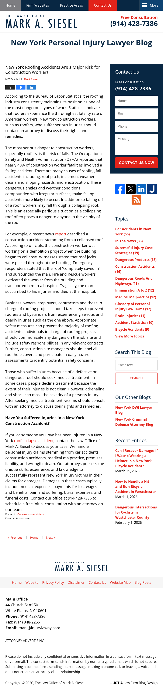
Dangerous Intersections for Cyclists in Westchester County (136, 512)
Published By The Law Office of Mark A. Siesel (134, 21)
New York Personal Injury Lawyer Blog (41, 21)
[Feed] (136, 200)
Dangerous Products (135, 259)
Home (10, 5)
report (60, 233)
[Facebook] (120, 189)
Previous (14, 537)
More (154, 5)
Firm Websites (37, 5)
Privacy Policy (53, 582)
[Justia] (152, 189)
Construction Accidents (31, 514)
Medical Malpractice (135, 297)
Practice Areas (71, 5)
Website (31, 582)
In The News (129, 241)
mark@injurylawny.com (39, 627)
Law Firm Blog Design (134, 682)
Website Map (120, 582)
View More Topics (129, 336)
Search (136, 378)
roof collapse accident (33, 440)
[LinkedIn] (141, 189)
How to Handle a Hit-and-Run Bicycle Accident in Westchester (135, 486)
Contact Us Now (136, 163)
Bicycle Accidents (132, 329)
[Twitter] (131, 189)
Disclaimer (76, 582)
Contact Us (103, 5)
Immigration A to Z (134, 290)
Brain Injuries (130, 315)
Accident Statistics (134, 322)
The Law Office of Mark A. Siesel (59, 682)
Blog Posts (143, 582)
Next (51, 537)
